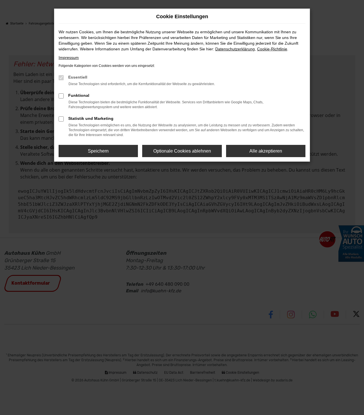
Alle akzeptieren (265, 151)
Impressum (69, 57)
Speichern (98, 151)
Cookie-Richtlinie (272, 49)
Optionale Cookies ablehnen (182, 151)
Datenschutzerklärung (235, 49)
